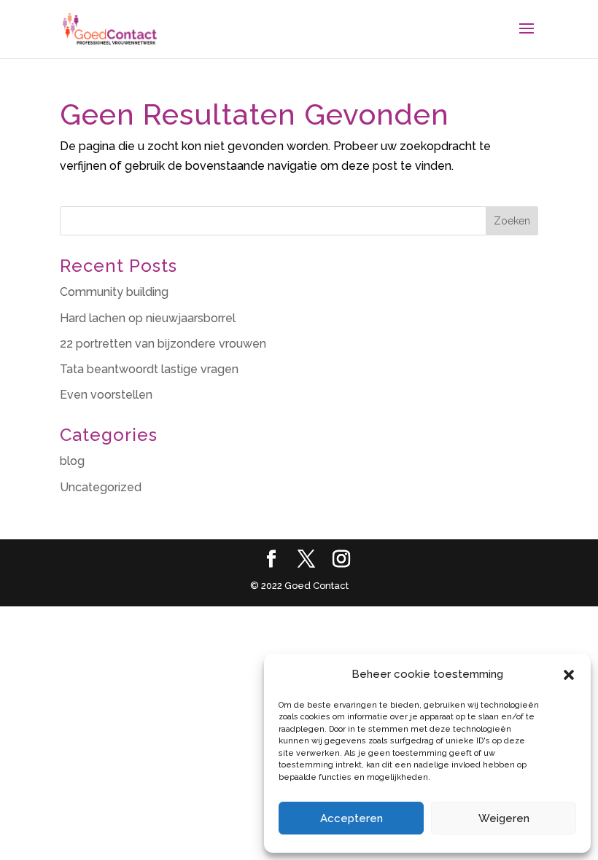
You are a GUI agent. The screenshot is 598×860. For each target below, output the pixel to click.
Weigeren (503, 818)
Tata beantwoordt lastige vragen (149, 369)
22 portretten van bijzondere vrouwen (163, 344)
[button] (569, 675)
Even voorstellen (106, 395)
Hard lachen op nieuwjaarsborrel (148, 318)
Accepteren (351, 818)
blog (72, 461)
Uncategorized (100, 487)
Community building (114, 292)
